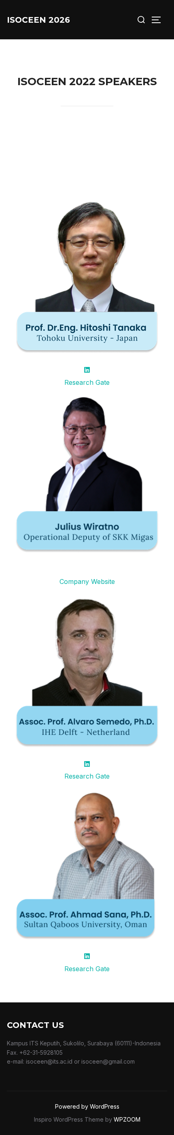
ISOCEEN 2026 (38, 20)
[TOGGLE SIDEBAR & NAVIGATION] (159, 20)
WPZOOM (127, 1119)
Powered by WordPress (87, 1106)
